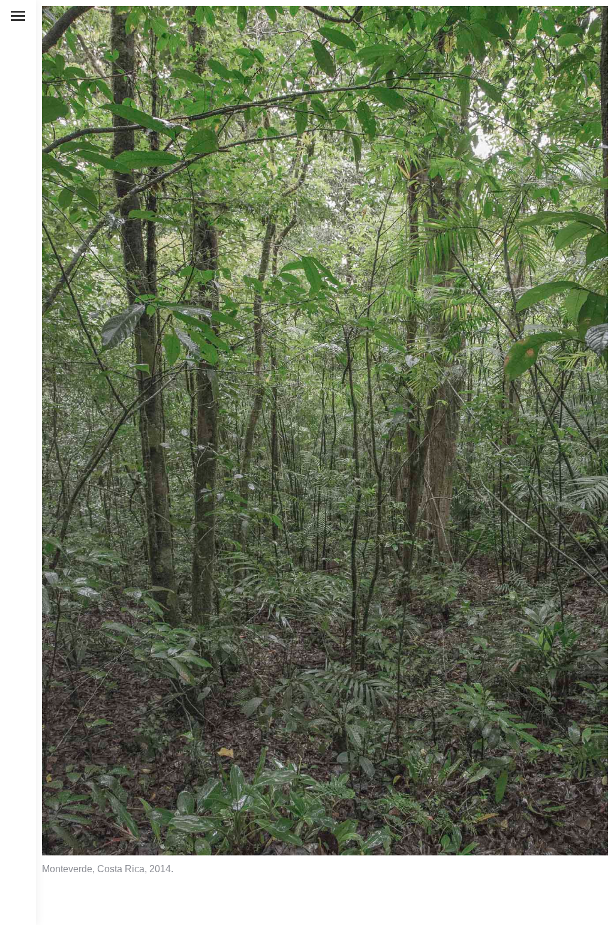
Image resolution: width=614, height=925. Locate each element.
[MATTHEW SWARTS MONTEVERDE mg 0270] (325, 430)
